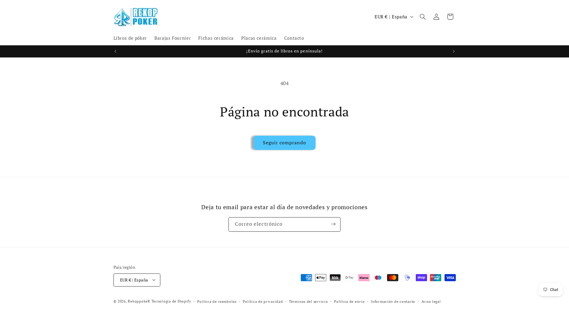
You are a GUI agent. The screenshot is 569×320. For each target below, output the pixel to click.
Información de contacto (393, 301)
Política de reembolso (216, 301)
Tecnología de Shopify (171, 301)
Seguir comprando (284, 143)
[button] (422, 16)
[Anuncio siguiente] (453, 51)
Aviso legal (431, 301)
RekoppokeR (139, 301)
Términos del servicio (308, 301)
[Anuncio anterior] (115, 51)
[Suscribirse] (333, 224)
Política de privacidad (263, 301)
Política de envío (349, 301)
